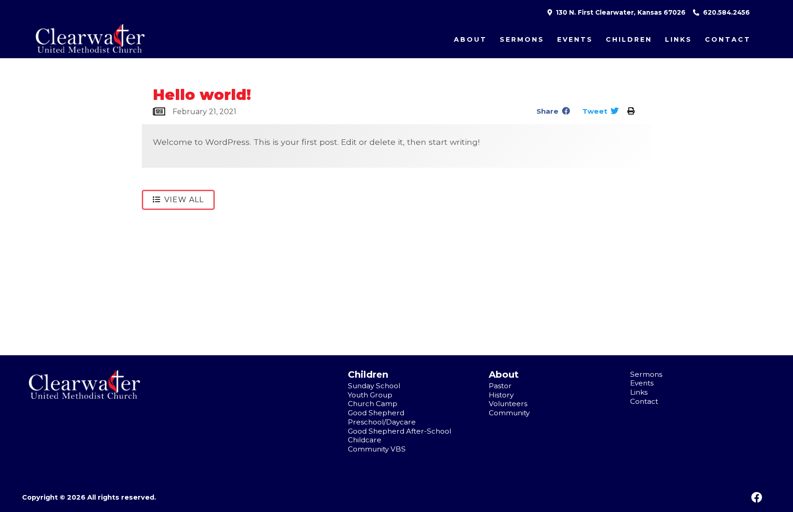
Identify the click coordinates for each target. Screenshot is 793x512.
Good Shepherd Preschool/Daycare (382, 417)
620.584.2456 (725, 12)
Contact (728, 39)
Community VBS (377, 449)
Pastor (500, 385)
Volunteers (508, 403)
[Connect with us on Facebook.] (756, 497)
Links (678, 39)
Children (629, 39)
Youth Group (370, 395)
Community (509, 412)
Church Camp (372, 403)
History (501, 395)
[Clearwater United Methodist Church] (84, 396)
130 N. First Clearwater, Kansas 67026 (620, 12)
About (470, 39)
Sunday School (374, 385)
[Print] (631, 111)
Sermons (522, 39)
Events (575, 39)
